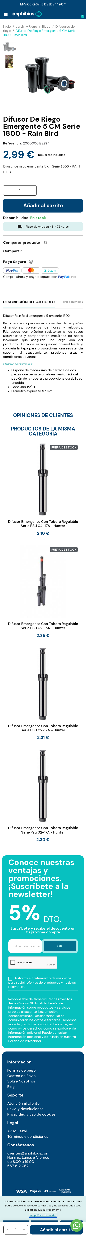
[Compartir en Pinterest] (42, 250)
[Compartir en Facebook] (27, 250)
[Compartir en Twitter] (35, 250)
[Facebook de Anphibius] (20, 1175)
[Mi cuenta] (75, 14)
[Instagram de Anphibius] (11, 1175)
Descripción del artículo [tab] (29, 301)
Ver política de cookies (43, 1215)
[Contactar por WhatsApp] (76, 1226)
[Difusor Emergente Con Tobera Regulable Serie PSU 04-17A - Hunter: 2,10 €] (43, 489)
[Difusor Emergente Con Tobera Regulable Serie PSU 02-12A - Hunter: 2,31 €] (43, 693)
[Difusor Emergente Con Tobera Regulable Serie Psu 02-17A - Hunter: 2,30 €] (43, 795)
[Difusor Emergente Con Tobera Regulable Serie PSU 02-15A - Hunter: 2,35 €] (43, 591)
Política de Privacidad (24, 1041)
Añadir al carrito (56, 1229)
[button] (68, 14)
